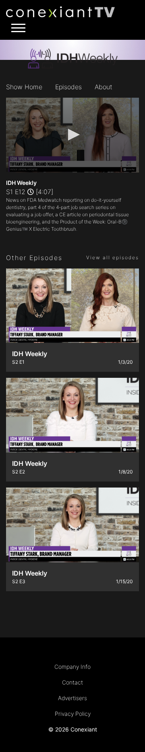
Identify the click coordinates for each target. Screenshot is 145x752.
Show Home (24, 87)
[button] (72, 134)
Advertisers (72, 698)
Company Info (72, 666)
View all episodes (112, 257)
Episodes (68, 87)
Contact (72, 682)
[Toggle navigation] (16, 28)
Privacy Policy (73, 713)
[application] (72, 135)
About (103, 87)
